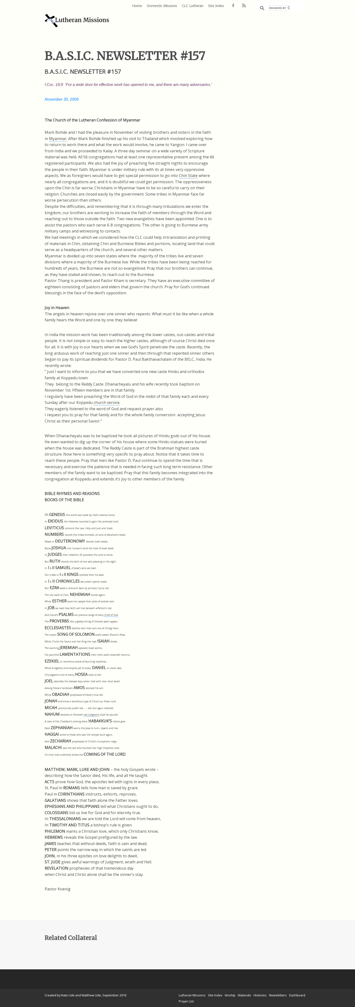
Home (137, 5)
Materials (244, 995)
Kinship (230, 995)
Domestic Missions (162, 5)
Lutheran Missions (192, 995)
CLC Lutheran (192, 5)
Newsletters (278, 995)
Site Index (216, 5)
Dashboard (297, 995)
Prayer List (186, 1001)
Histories (260, 995)
